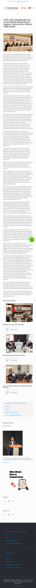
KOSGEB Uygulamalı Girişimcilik (13, 564)
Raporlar (8, 406)
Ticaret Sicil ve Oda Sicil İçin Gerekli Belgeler (16, 403)
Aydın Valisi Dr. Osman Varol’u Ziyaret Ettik (13, 324)
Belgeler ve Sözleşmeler (11, 412)
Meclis (7, 555)
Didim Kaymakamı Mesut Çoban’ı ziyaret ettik (14, 355)
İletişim (7, 558)
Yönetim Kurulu (9, 552)
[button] (31, 239)
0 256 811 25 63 (13, 1)
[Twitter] (18, 3)
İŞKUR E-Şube (9, 561)
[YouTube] (20, 3)
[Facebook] (16, 3)
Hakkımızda (8, 549)
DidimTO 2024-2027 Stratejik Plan (13, 415)
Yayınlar (7, 409)
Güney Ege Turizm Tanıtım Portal (13, 567)
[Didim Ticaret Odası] (18, 8)
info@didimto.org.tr (24, 1)
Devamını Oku (6, 462)
